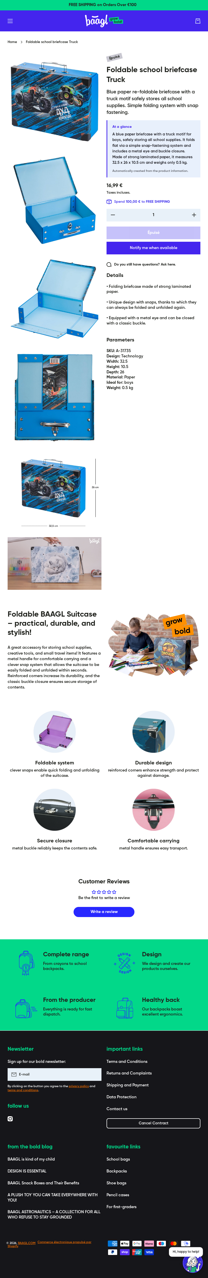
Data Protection (121, 1097)
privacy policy (79, 1086)
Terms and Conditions (127, 1062)
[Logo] (104, 21)
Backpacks (117, 1171)
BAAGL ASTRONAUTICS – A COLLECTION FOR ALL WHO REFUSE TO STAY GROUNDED (54, 1215)
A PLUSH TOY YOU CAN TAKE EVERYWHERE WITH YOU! (53, 1198)
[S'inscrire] (95, 1074)
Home (12, 42)
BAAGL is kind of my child (31, 1160)
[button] (197, 21)
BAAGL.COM (27, 1243)
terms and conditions (23, 1090)
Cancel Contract (153, 1123)
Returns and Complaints (129, 1073)
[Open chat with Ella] (193, 1263)
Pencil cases (118, 1195)
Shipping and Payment (128, 1085)
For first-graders (121, 1207)
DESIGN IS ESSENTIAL (27, 1171)
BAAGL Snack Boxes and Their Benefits (43, 1183)
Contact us (117, 1109)
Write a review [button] (104, 912)
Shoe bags (116, 1183)
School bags (118, 1160)
